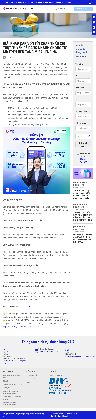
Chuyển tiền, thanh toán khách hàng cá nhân (11, 392)
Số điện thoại (82, 111)
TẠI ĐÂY (27, 306)
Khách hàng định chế (53, 2)
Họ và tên (80, 87)
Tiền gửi (5, 381)
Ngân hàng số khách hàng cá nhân (12, 377)
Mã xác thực (81, 123)
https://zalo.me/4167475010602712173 (21, 327)
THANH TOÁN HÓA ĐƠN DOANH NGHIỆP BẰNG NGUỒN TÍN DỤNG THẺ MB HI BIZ (82, 216)
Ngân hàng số (82, 9)
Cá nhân (7, 2)
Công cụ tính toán (32, 379)
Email (78, 99)
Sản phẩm (13, 9)
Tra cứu (29, 382)
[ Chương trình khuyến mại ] (80, 183)
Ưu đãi (31, 9)
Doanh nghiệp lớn (37, 2)
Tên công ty (81, 64)
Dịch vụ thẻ (6, 388)
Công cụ (23, 9)
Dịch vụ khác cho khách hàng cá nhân (12, 398)
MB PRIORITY (66, 2)
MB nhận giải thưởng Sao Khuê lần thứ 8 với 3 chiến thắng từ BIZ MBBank (82, 239)
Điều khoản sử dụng (57, 414)
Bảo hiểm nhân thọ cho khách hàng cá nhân (10, 403)
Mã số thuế (80, 76)
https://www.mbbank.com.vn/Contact (80, 357)
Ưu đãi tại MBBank (56, 375)
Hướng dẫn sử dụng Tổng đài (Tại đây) (16, 362)
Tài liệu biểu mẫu (32, 375)
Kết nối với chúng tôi (61, 416)
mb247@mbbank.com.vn (50, 351)
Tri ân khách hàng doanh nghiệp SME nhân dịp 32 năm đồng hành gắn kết (81, 194)
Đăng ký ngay (83, 144)
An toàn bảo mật (72, 414)
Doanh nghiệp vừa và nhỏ (20, 2)
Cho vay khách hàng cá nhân (12, 384)
